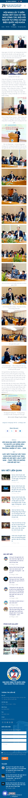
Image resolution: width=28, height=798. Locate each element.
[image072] (14, 644)
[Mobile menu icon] (24, 5)
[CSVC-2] (21, 630)
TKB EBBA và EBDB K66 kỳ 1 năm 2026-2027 (16, 602)
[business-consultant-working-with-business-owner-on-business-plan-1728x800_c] (7, 651)
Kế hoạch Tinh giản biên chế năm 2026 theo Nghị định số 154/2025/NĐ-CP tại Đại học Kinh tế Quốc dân (16, 559)
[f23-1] (7, 630)
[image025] (21, 644)
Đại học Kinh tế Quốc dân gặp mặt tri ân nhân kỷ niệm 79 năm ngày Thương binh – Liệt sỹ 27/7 (19, 477)
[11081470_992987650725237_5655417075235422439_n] (7, 644)
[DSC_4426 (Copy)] (14, 637)
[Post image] (6, 477)
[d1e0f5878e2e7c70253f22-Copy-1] (21, 651)
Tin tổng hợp (6, 37)
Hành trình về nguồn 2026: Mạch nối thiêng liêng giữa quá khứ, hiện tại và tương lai (19, 538)
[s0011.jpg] (14, 651)
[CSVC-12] (21, 637)
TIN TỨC (5, 39)
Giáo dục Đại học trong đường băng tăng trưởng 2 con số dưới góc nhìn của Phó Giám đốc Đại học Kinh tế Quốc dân (19, 513)
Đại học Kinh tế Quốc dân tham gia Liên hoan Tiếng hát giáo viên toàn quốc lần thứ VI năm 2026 (19, 488)
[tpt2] (14, 630)
